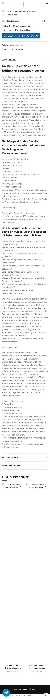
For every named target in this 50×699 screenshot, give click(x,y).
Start (3, 21)
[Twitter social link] (12, 49)
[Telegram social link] (22, 49)
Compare (8, 30)
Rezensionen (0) (10, 457)
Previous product (42, 21)
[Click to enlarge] (6, 12)
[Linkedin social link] (18, 49)
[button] (6, 693)
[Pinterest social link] (15, 49)
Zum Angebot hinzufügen (21, 36)
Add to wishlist (23, 30)
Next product (47, 21)
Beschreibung (9, 60)
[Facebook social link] (10, 49)
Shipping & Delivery (12, 465)
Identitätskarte (13, 21)
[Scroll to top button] (46, 695)
